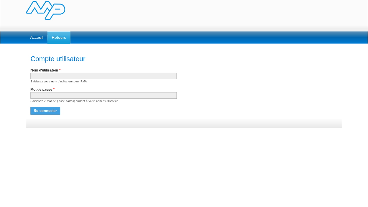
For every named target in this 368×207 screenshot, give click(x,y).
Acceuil (36, 37)
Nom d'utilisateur (45, 70)
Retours (59, 37)
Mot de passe (42, 90)
